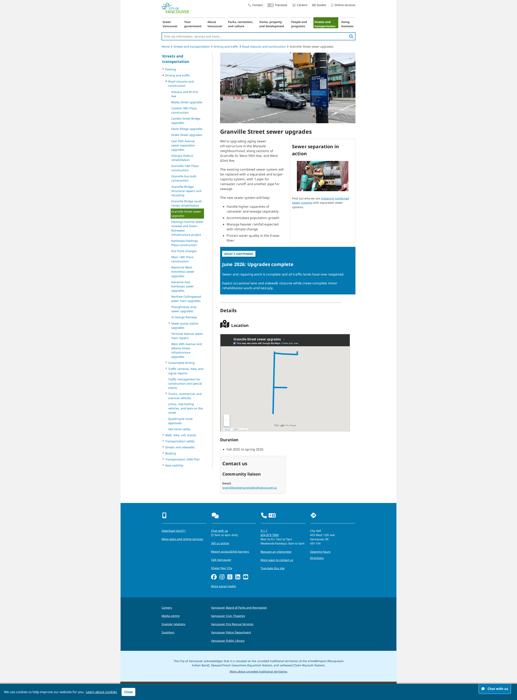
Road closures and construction (264, 46)
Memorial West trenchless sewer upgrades (182, 271)
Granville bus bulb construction (183, 178)
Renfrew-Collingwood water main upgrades (186, 299)
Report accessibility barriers (230, 551)
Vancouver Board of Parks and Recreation (239, 607)
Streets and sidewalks (180, 447)
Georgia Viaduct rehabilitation (182, 158)
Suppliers (168, 632)
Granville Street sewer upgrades (186, 214)
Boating (170, 453)
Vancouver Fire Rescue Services (232, 624)
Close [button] (128, 692)
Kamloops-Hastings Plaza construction (184, 243)
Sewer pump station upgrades (185, 325)
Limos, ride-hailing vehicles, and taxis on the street (185, 408)
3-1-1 (264, 531)
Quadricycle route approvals (180, 421)
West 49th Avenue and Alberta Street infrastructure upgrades (186, 350)
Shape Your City (221, 568)
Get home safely (179, 429)
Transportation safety (179, 441)
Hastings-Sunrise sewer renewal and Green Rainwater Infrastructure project (187, 228)
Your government (193, 24)
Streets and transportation (324, 24)
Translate (281, 5)
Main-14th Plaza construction (182, 259)
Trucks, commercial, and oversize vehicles (185, 396)
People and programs (299, 24)
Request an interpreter (276, 552)
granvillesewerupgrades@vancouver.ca (249, 487)
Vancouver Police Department (231, 632)
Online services (345, 5)
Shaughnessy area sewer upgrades (183, 309)
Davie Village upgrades (187, 129)
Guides (321, 5)
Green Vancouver (170, 24)
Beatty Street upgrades (187, 102)
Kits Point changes (184, 251)
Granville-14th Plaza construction (185, 168)
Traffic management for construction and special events (185, 383)
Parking (170, 69)
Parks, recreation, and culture (240, 24)
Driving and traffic (226, 46)
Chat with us (219, 531)
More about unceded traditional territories (258, 671)
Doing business (347, 24)
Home (166, 46)
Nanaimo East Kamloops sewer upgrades (182, 286)
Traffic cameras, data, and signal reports (185, 371)
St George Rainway (184, 317)
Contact (257, 5)
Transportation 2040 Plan (182, 459)
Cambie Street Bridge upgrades (185, 121)
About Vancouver (214, 24)
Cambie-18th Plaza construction (184, 110)
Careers (302, 5)
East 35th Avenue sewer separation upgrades (183, 145)
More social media (223, 586)
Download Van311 (174, 531)
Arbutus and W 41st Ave (184, 94)
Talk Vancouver (221, 560)
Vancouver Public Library (228, 641)
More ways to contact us (277, 560)
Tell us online (220, 543)
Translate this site (273, 568)
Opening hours (320, 552)
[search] (351, 36)
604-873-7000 (270, 535)
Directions (317, 558)
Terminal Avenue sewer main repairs (187, 336)
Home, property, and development (271, 24)
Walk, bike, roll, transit (180, 435)
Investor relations (173, 624)
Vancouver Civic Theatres (228, 616)
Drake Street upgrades (186, 135)
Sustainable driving (181, 363)
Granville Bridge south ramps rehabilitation (186, 203)
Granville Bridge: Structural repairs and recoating (186, 191)
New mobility (174, 465)
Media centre (171, 616)
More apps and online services (182, 539)
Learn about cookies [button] (101, 692)
